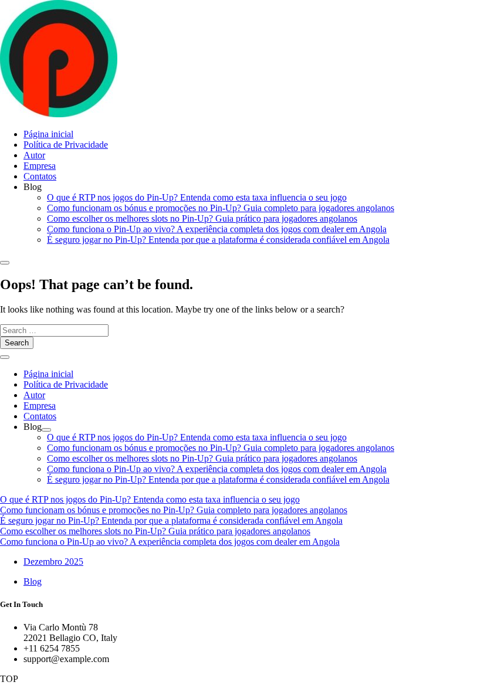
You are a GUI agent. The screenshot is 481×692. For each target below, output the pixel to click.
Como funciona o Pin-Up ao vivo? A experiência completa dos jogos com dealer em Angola (217, 229)
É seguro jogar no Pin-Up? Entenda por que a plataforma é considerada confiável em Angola (218, 240)
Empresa (39, 166)
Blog (32, 581)
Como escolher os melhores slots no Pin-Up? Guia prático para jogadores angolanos (202, 218)
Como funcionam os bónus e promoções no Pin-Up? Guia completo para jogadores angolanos (220, 208)
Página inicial (48, 134)
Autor (34, 155)
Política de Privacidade (65, 145)
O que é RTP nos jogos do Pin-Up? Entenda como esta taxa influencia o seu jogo (197, 197)
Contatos (39, 176)
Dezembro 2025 (53, 562)
